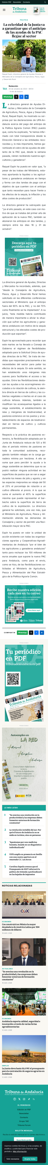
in (26, 97)
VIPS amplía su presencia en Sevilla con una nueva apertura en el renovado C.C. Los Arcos (25, 857)
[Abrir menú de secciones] (4, 10)
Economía (6, 922)
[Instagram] (24, 1099)
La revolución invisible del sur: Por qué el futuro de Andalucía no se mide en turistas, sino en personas (25, 832)
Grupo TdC (24, 1121)
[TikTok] (29, 1099)
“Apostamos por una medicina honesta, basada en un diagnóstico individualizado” (25, 845)
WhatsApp (8, 97)
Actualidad (7, 969)
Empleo (5, 1066)
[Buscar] (45, 2)
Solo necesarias (13, 1159)
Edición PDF (6, 2)
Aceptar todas (29, 1159)
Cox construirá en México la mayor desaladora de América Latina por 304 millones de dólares (20, 927)
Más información (20, 1151)
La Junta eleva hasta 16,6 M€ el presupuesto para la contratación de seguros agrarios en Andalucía (23, 1071)
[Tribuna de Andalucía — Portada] (19, 10)
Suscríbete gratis (24, 1140)
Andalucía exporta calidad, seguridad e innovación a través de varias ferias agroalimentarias (21, 1024)
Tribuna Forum (24, 1125)
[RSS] (34, 1099)
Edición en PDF (24, 1109)
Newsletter (17, 2)
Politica (24, 20)
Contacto (26, 2)
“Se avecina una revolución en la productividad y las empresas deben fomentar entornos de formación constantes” (25, 819)
